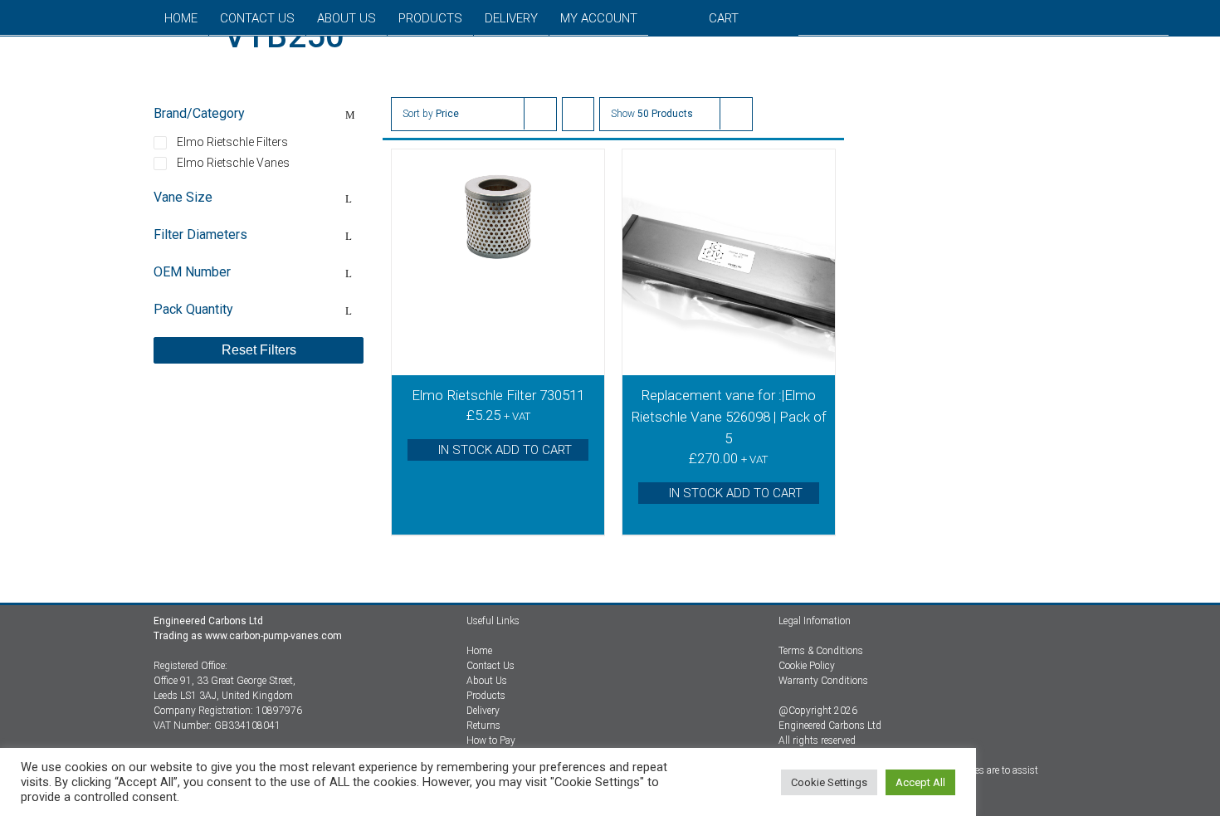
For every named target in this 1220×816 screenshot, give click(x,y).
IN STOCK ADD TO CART (505, 449)
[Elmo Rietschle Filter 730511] (498, 262)
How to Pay (490, 740)
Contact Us (490, 666)
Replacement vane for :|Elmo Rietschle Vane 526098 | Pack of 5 (729, 417)
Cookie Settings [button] (829, 782)
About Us (486, 681)
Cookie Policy (806, 666)
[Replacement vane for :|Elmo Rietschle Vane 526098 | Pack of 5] (728, 262)
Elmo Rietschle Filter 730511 (498, 395)
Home (479, 651)
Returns (483, 725)
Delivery (483, 710)
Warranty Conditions (823, 681)
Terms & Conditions (820, 651)
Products (485, 695)
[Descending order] (578, 114)
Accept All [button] (920, 782)
